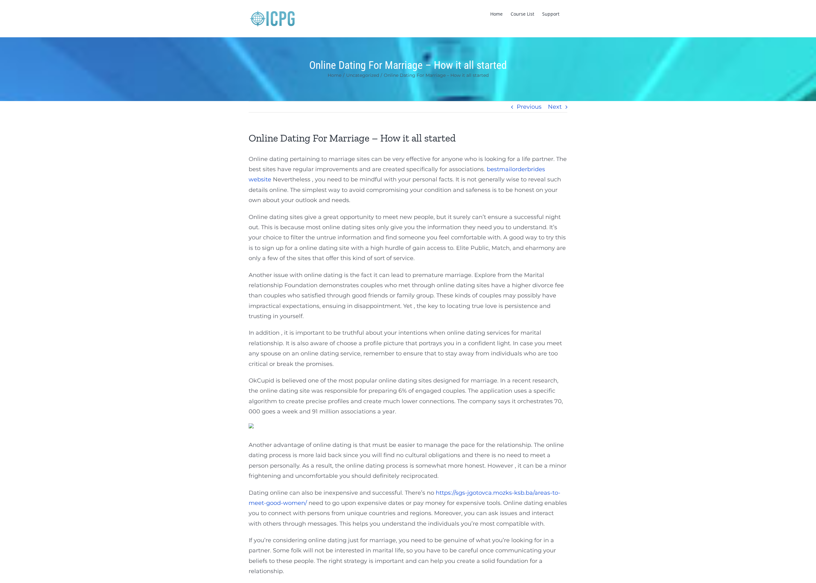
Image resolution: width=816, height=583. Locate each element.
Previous (529, 106)
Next (555, 106)
